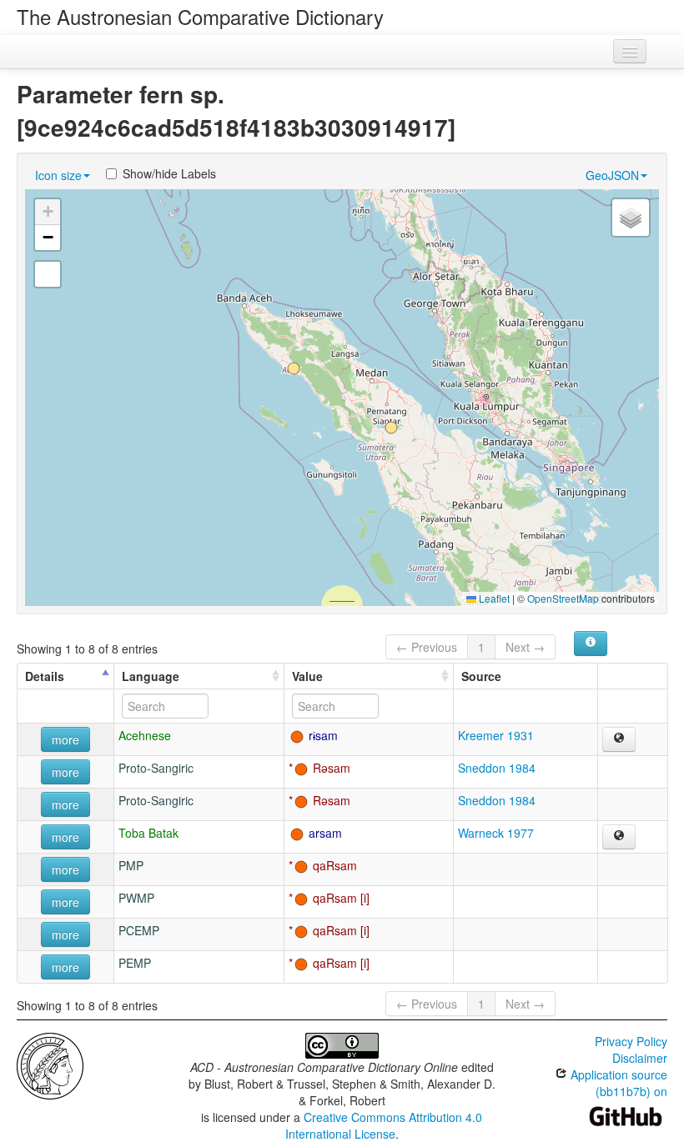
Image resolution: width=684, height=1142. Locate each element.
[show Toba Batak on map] (619, 836)
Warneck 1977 (496, 832)
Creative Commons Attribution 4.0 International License (384, 1125)
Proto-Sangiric (156, 767)
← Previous (426, 647)
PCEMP (138, 930)
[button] (293, 368)
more (65, 739)
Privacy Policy (631, 1041)
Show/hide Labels (169, 173)
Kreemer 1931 (496, 735)
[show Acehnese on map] (619, 739)
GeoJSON (612, 175)
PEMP (134, 962)
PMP (130, 865)
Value (307, 676)
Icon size (58, 175)
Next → (525, 647)
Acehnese (144, 735)
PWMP (136, 897)
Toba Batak (148, 832)
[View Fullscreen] (47, 274)
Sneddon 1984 (497, 767)
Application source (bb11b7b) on (617, 1082)
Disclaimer (639, 1057)
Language (150, 676)
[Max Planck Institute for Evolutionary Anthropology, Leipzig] (50, 1064)
